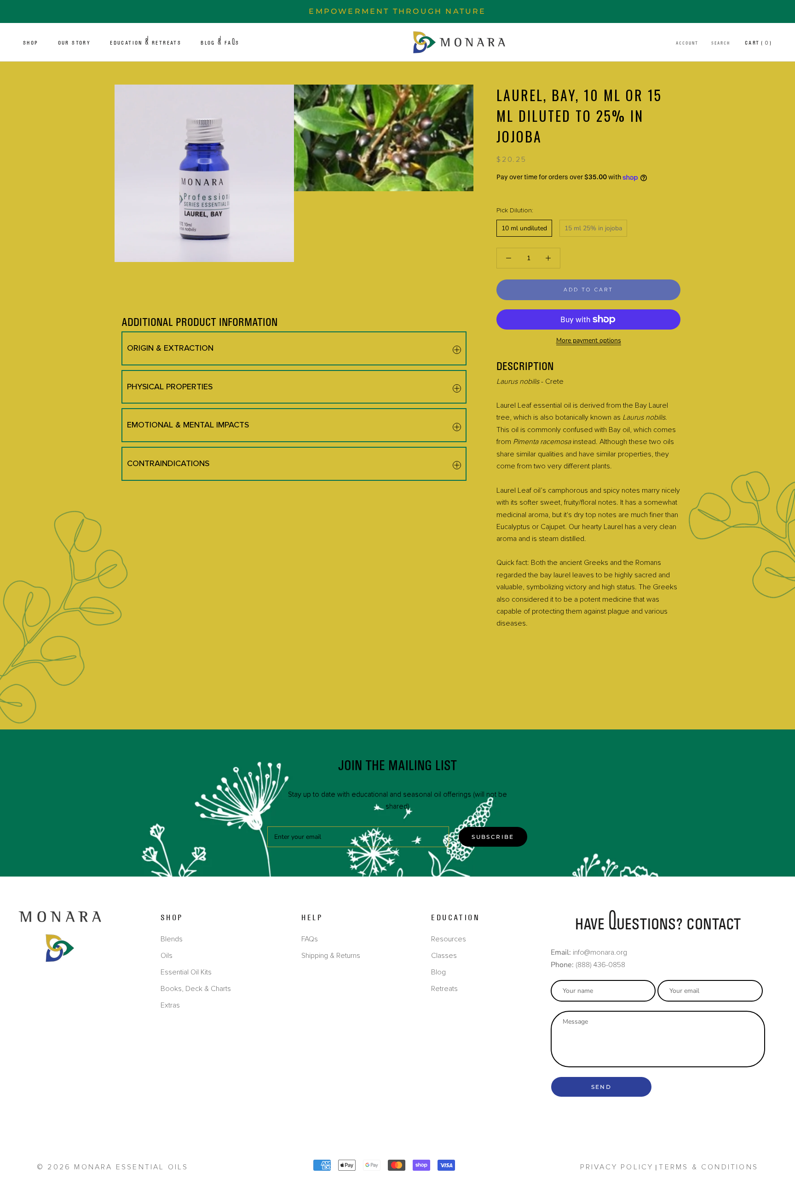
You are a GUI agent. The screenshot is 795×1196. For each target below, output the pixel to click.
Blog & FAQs (220, 43)
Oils (167, 955)
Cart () (758, 43)
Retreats (444, 988)
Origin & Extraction (170, 348)
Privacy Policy (617, 1167)
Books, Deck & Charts (196, 988)
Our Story (74, 43)
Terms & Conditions (708, 1167)
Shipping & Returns (330, 955)
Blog (438, 972)
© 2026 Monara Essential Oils (113, 1167)
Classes (444, 955)
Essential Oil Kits (186, 972)
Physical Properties (170, 387)
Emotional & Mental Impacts (188, 425)
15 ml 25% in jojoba (593, 228)
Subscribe (493, 836)
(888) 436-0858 (600, 964)
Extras (170, 1005)
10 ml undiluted (524, 228)
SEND (601, 1086)
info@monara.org (600, 952)
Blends (172, 939)
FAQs (309, 939)
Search (720, 43)
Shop (31, 43)
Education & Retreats (145, 43)
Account (687, 43)
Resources (448, 939)
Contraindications (168, 463)
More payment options (588, 340)
